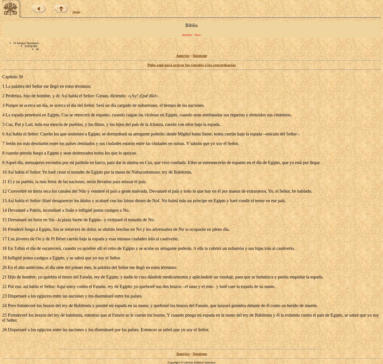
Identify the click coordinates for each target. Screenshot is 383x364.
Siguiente (200, 56)
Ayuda (76, 11)
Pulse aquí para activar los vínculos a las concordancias (191, 65)
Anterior (183, 56)
